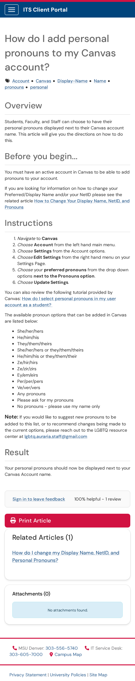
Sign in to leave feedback (39, 499)
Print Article (34, 520)
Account (21, 81)
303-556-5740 (62, 648)
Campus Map (68, 654)
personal (39, 87)
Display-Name (72, 81)
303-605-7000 (26, 654)
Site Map (98, 675)
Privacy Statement (27, 675)
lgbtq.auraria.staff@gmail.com (55, 436)
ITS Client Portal (45, 9)
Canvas (43, 81)
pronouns (14, 87)
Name (100, 81)
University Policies (68, 675)
